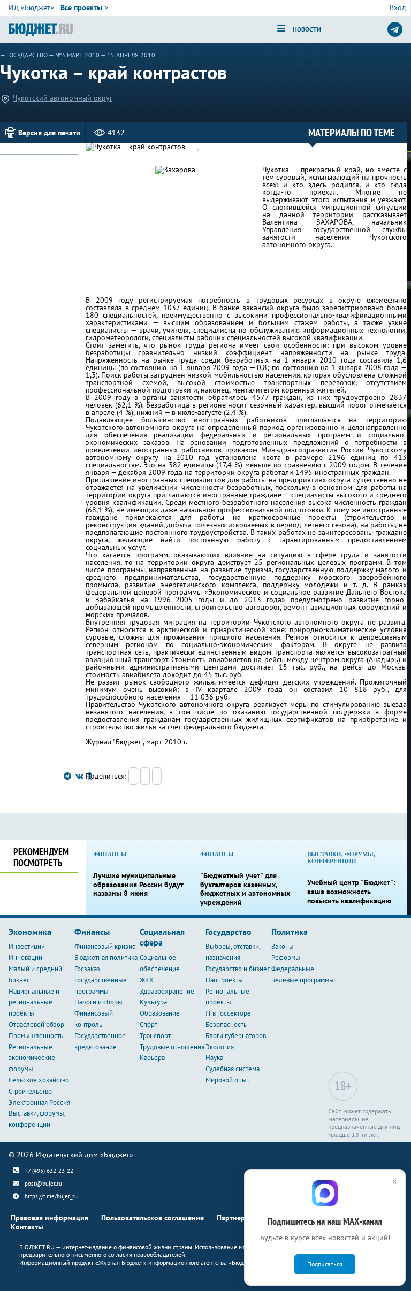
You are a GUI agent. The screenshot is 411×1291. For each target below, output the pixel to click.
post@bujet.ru (43, 1183)
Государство (27, 55)
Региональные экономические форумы (32, 1058)
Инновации (25, 957)
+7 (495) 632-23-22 (49, 1170)
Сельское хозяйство (39, 1080)
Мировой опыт (227, 1080)
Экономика (30, 931)
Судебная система (233, 1068)
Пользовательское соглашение (152, 1218)
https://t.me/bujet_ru (51, 1196)
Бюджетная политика (106, 957)
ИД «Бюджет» (31, 7)
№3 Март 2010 (77, 55)
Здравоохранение (167, 991)
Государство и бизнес (238, 968)
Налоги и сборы (98, 1001)
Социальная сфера (162, 937)
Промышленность (36, 1035)
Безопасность (226, 1024)
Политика (289, 931)
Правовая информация (49, 1218)
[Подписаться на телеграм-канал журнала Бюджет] (394, 29)
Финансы (92, 931)
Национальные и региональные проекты (34, 1002)
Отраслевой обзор (36, 1024)
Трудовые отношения (172, 1046)
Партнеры (233, 1218)
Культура (153, 1001)
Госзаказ (87, 968)
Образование (160, 1013)
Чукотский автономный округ (62, 98)
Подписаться (324, 1264)
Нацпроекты (224, 980)
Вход (398, 7)
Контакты (27, 1227)
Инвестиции (27, 946)
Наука (214, 1057)
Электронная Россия (39, 1102)
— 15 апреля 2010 (128, 55)
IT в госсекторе (228, 1013)
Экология (220, 1046)
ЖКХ (147, 980)
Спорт (148, 1024)
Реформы (285, 957)
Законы (282, 946)
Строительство (30, 1091)
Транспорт (155, 1035)
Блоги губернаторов (236, 1035)
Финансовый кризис (104, 946)
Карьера (152, 1057)
